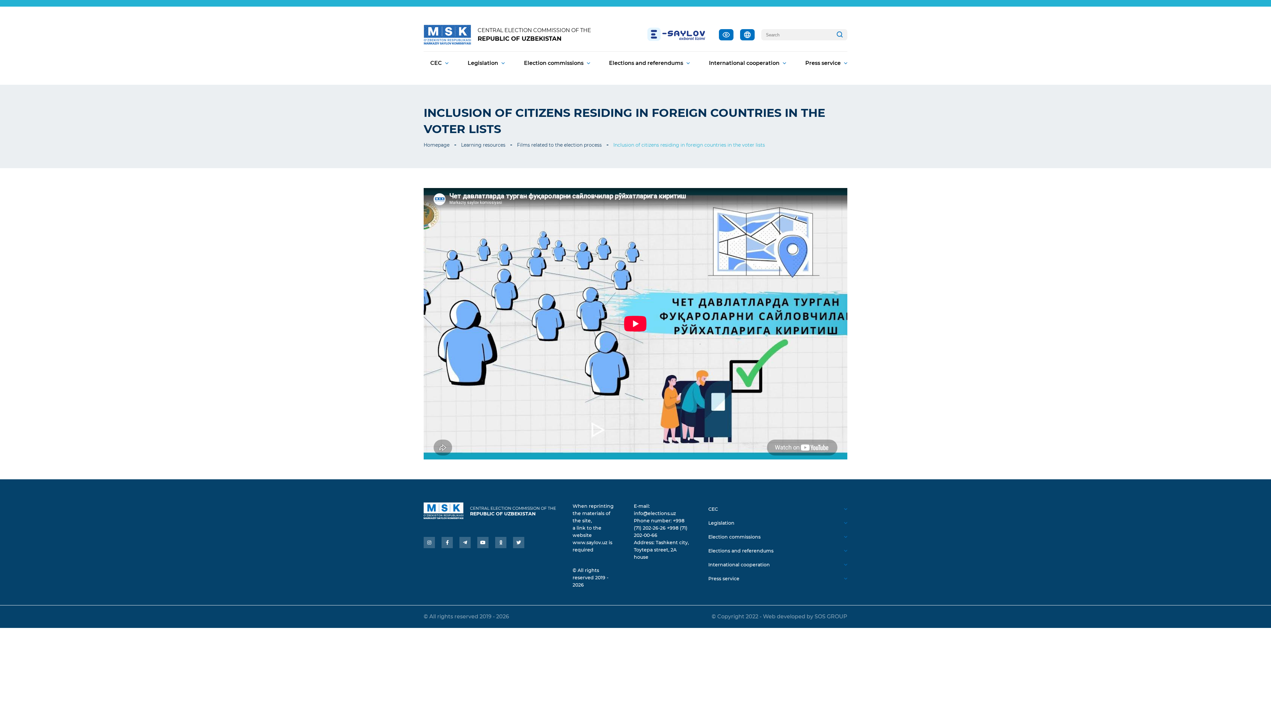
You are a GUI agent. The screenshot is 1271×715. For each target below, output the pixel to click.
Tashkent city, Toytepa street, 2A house (661, 550)
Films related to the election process (559, 145)
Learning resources (483, 145)
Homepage (436, 145)
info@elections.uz (655, 513)
